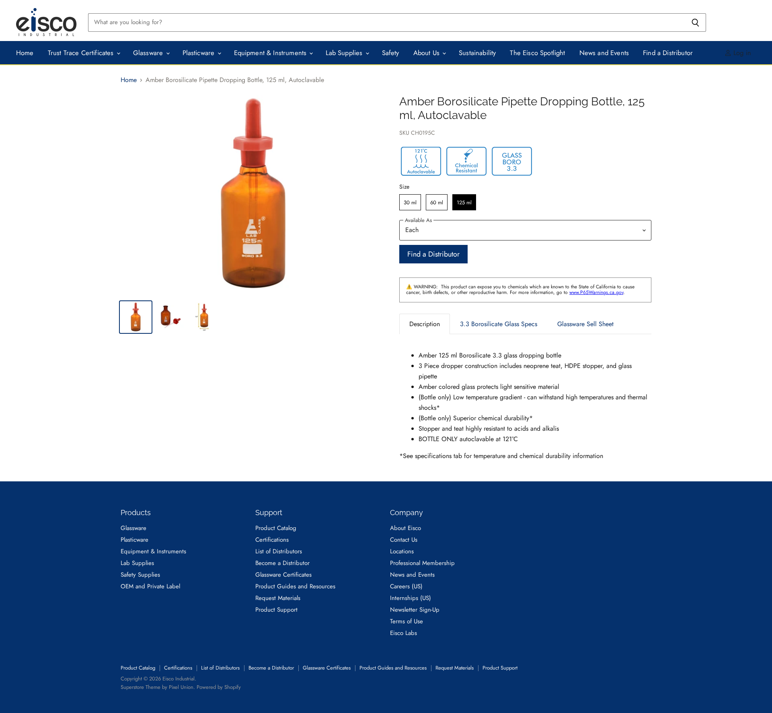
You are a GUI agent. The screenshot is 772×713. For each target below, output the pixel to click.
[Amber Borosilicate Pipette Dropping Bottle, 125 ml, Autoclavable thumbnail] (136, 317)
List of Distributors (278, 551)
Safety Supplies (140, 574)
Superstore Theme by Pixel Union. (158, 687)
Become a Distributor (282, 563)
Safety (390, 53)
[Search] (695, 22)
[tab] (424, 324)
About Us (427, 53)
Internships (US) (410, 598)
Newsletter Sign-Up (414, 609)
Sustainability (477, 53)
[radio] (410, 202)
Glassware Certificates (283, 574)
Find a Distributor (668, 53)
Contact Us (403, 539)
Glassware (149, 53)
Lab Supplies (345, 53)
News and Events (604, 53)
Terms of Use (406, 621)
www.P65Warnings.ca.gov (596, 292)
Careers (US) (406, 586)
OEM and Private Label (150, 586)
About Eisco (405, 528)
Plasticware (200, 53)
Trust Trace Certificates (82, 53)
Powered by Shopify (219, 687)
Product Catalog (275, 528)
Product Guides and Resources (295, 586)
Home (25, 53)
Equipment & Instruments (271, 53)
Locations (402, 551)
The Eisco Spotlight (537, 53)
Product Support (276, 609)
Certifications (272, 539)
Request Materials (277, 598)
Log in (741, 53)
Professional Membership (422, 563)
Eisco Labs (403, 633)
